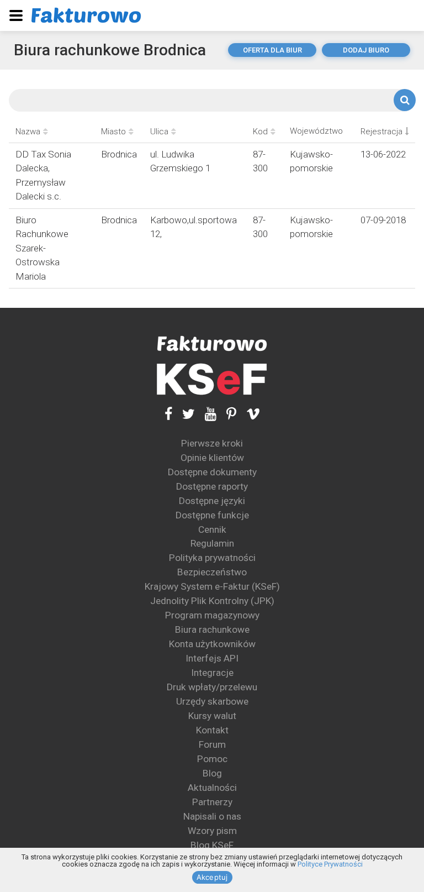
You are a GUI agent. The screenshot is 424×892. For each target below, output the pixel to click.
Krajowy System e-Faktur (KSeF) (212, 586)
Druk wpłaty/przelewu (212, 686)
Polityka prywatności (212, 557)
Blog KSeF (212, 845)
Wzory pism (212, 830)
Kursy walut (212, 715)
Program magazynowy (212, 615)
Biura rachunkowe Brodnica (110, 50)
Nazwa (27, 132)
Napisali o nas (212, 816)
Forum (212, 744)
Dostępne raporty (212, 486)
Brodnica (119, 154)
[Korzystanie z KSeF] (212, 379)
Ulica (159, 132)
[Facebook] (168, 413)
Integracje (212, 672)
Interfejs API (212, 658)
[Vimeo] (248, 413)
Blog (212, 773)
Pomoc (212, 758)
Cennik (212, 529)
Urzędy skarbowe (212, 701)
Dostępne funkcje (212, 515)
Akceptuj (212, 877)
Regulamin (212, 543)
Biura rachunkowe (212, 629)
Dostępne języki (212, 500)
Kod (260, 132)
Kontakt (212, 730)
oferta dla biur (272, 50)
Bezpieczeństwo (212, 572)
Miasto (113, 132)
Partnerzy (212, 801)
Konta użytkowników (212, 643)
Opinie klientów (212, 457)
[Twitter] (183, 413)
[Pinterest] (226, 413)
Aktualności (212, 787)
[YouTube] (205, 413)
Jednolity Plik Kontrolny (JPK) (212, 600)
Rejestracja (381, 132)
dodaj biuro (366, 50)
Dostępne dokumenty (212, 472)
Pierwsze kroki (212, 443)
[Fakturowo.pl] (86, 15)
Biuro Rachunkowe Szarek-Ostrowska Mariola (41, 248)
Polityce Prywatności (330, 864)
